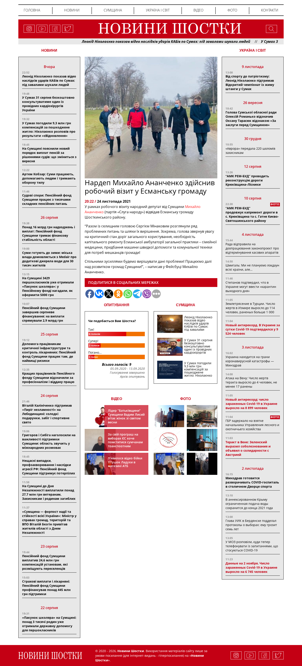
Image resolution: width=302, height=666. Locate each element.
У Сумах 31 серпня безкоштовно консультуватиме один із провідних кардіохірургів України (48, 103)
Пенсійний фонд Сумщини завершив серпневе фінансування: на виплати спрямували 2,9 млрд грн (43, 314)
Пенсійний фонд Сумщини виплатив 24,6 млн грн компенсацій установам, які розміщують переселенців (45, 562)
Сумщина (113, 10)
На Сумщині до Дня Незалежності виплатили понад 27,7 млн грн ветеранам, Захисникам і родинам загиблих (48, 492)
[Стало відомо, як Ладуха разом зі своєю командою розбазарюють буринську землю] (169, 416)
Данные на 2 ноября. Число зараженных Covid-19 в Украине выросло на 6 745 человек (251, 567)
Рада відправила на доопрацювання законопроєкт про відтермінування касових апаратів (252, 248)
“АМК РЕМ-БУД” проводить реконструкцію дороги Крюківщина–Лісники (247, 180)
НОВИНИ (49, 50)
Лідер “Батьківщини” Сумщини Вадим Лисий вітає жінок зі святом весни (126, 416)
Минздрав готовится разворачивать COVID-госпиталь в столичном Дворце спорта (252, 482)
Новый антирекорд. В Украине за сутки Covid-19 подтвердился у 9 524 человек (253, 329)
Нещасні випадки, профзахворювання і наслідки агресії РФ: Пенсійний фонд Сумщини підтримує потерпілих (48, 466)
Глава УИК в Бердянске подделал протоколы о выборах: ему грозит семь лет (251, 525)
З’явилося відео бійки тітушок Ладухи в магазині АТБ (125, 462)
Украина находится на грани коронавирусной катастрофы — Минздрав (250, 361)
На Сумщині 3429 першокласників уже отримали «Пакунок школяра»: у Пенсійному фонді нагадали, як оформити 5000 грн (48, 286)
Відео (198, 10)
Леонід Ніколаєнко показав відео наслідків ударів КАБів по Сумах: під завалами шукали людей (146, 41)
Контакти (269, 10)
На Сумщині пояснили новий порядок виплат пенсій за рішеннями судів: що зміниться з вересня (49, 154)
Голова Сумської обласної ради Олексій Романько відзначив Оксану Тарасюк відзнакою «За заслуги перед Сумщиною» (251, 118)
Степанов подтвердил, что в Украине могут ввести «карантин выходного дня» (251, 286)
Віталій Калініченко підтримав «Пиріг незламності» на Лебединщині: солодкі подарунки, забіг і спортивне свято (47, 413)
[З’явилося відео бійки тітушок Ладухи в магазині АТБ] (169, 464)
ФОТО (185, 399)
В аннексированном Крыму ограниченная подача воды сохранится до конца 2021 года (249, 503)
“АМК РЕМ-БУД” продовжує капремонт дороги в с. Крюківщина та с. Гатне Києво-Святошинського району (252, 214)
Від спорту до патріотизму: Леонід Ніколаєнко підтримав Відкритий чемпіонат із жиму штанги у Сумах (250, 82)
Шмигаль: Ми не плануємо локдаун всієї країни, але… (252, 267)
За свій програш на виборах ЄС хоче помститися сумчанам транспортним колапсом (125, 442)
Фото (232, 10)
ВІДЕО (116, 399)
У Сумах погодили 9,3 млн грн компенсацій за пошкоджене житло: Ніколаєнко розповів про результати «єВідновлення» (48, 129)
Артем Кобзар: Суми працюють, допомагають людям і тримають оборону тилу (49, 178)
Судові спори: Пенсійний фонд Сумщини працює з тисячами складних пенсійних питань (46, 199)
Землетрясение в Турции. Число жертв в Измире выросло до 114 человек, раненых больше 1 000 (250, 308)
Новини (72, 10)
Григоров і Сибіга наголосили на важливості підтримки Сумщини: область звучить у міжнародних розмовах (48, 441)
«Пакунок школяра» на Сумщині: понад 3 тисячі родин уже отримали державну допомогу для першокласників (49, 623)
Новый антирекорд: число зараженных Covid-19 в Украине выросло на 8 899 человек (251, 403)
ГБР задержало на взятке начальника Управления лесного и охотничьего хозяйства (252, 425)
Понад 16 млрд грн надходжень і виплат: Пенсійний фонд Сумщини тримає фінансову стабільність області (48, 233)
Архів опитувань (132, 377)
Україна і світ (158, 10)
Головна (32, 10)
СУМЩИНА (185, 305)
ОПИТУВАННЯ (116, 305)
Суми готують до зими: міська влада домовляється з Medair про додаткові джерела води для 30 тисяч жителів (49, 259)
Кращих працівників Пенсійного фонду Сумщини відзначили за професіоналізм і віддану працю (48, 377)
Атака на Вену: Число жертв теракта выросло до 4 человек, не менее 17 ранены (251, 382)
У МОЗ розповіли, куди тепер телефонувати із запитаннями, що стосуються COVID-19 (252, 546)
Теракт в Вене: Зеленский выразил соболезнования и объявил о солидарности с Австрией (248, 448)
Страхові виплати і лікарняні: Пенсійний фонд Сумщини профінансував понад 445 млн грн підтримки (46, 587)
